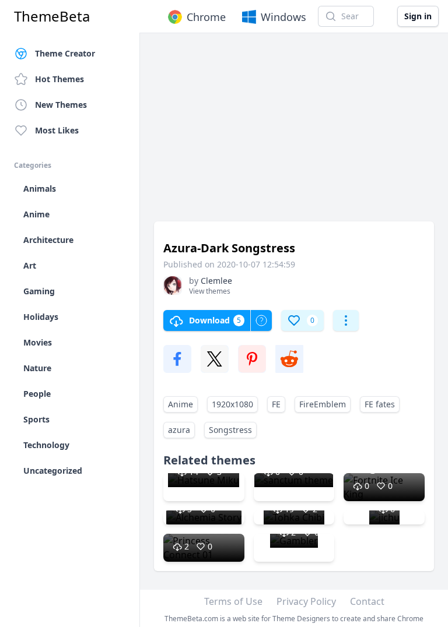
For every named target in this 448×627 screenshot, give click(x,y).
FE (276, 404)
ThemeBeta (52, 16)
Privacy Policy (306, 601)
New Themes (61, 104)
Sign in (418, 16)
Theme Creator (65, 53)
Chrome (206, 17)
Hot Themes (59, 78)
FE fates (380, 404)
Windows (283, 17)
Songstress (230, 429)
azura (179, 429)
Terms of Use (233, 601)
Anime (180, 404)
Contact (367, 601)
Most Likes (57, 130)
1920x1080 (232, 404)
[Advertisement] (294, 132)
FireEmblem (322, 404)
